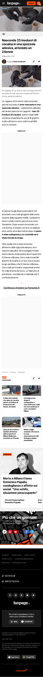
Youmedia (5, 555)
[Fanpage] (21, 603)
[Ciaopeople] (21, 670)
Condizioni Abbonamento (24, 559)
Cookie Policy (7, 559)
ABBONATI (31, 3)
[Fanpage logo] (13, 3)
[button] (39, 61)
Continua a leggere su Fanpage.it (21, 287)
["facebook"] (26, 532)
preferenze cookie (19, 563)
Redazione (5, 563)
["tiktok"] (4, 532)
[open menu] (2, 3)
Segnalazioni (17, 555)
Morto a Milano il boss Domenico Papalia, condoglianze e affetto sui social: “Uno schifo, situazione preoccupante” (20, 486)
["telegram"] (32, 532)
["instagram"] (10, 532)
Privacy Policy (30, 555)
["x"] (21, 532)
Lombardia (21, 372)
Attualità (5, 372)
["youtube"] (15, 532)
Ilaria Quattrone (20, 62)
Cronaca (13, 372)
